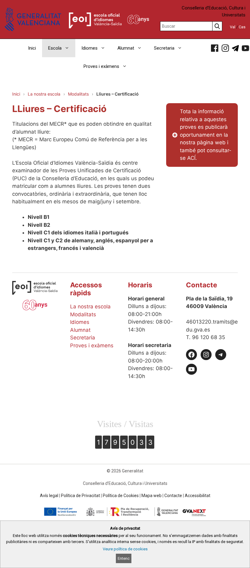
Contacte (173, 495)
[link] (214, 48)
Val (232, 27)
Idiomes (89, 48)
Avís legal (49, 495)
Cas (242, 27)
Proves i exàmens (101, 66)
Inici (32, 48)
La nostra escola (44, 93)
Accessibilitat (197, 495)
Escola (55, 48)
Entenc (124, 558)
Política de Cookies (121, 495)
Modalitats (78, 93)
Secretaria (164, 48)
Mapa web (151, 495)
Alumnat (125, 48)
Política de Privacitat (80, 495)
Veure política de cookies (125, 549)
